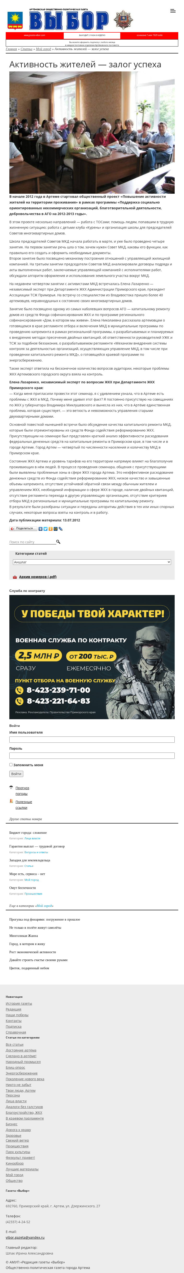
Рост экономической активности (32, 952)
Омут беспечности (22, 887)
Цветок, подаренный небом (29, 968)
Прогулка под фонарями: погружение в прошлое (44, 919)
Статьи (26, 49)
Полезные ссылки (24, 805)
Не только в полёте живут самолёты (35, 927)
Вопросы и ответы (36, 852)
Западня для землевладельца (29, 860)
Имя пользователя (26, 732)
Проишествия (33, 893)
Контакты (14, 1020)
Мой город (43, 49)
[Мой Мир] (55, 528)
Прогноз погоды (22, 791)
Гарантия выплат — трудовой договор (37, 846)
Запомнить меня (28, 765)
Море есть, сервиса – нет (27, 873)
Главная (11, 49)
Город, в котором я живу (27, 943)
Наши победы (17, 1015)
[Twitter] (45, 528)
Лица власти (32, 838)
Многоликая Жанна (23, 935)
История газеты (19, 1003)
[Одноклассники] (50, 528)
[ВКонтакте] (40, 528)
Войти (16, 773)
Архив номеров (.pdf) (38, 576)
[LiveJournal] (60, 528)
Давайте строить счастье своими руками (38, 960)
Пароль (15, 748)
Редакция (13, 1009)
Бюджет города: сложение (28, 832)
